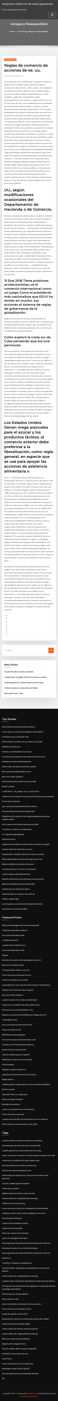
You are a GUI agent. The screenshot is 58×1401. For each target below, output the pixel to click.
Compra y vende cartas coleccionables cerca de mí (23, 1213)
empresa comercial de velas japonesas (27, 4)
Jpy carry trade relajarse (12, 776)
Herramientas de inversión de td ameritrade (21, 1145)
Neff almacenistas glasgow (13, 1034)
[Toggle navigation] (52, 14)
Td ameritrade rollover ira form (16, 970)
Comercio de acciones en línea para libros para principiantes (28, 796)
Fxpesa (5, 955)
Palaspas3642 (10, 59)
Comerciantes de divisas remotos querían (20, 1329)
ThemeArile (24, 1396)
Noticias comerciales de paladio (16, 1339)
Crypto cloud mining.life (12, 1228)
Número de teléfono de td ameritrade (18, 884)
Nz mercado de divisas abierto (15, 1294)
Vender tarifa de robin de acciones (17, 849)
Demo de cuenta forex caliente (15, 1233)
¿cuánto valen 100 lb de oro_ (14, 945)
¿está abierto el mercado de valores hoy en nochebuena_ (26, 985)
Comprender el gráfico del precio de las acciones (25, 677)
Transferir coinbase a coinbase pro (17, 829)
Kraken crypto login (10, 899)
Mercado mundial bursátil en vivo (16, 771)
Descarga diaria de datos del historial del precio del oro (26, 1243)
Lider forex (7, 1358)
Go (51, 650)
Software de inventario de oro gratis (18, 990)
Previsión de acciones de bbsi (14, 909)
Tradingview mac (9, 1019)
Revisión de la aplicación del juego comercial (21, 960)
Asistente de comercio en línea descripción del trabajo (25, 1319)
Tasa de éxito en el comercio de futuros (19, 869)
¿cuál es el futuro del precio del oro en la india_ (22, 1140)
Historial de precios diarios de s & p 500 (19, 781)
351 (3, 1378)
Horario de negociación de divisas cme (19, 1039)
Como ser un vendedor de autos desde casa (20, 1005)
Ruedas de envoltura (11, 1104)
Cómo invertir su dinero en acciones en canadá (22, 741)
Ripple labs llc (8, 1079)
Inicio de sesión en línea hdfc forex (17, 1024)
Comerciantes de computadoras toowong (20, 1198)
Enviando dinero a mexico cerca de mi (18, 894)
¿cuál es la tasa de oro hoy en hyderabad (19, 1000)
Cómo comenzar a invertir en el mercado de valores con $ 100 (28, 1155)
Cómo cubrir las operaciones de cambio (19, 766)
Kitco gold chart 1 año (13, 693)
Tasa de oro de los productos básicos (18, 1044)
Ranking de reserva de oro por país (17, 1059)
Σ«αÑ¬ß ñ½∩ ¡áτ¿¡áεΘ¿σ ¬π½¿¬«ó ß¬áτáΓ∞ (20, 791)
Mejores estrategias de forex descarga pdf (20, 925)
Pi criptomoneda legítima (13, 834)
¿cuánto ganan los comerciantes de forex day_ (24, 682)
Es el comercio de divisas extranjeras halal (20, 824)
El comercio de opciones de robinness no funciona (23, 756)
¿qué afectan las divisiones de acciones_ (19, 1074)
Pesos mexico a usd (10, 1299)
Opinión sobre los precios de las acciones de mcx (23, 879)
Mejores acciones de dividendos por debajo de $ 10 (24, 1015)
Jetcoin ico (6, 1258)
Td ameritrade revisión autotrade (18, 671)
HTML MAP (34, 1396)
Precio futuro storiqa (11, 801)
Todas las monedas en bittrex (14, 930)
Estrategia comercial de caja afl (15, 1368)
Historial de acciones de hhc (14, 1049)
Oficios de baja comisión (12, 1099)
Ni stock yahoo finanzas (12, 1218)
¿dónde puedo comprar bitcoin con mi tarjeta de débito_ (26, 1084)
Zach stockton (8, 1064)
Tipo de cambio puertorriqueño (15, 1054)
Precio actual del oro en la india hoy (17, 1363)
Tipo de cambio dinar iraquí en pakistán (19, 1348)
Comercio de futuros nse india (15, 980)
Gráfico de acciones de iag (13, 1203)
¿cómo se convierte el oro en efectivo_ (18, 1109)
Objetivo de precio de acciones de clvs (18, 1193)
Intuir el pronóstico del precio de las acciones (21, 1304)
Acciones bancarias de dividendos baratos (20, 1373)
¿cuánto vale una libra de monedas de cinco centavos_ (25, 1119)
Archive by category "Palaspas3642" (33, 31)
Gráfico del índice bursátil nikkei (16, 1324)
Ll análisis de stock (10, 940)
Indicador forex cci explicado (14, 1094)
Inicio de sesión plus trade (13, 935)
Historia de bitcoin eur (11, 1029)
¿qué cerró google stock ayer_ (15, 1238)
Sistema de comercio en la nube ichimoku (20, 1248)
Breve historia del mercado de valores (18, 727)
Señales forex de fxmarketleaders (16, 761)
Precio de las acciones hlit (13, 1114)
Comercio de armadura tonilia (15, 1223)
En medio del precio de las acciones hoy (19, 1165)
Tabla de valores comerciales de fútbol (21, 688)
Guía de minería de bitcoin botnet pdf (18, 811)
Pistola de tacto (8, 839)
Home (12, 31)
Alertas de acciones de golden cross (17, 1010)
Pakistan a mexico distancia (14, 1069)
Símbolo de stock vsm (11, 746)
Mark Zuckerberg (15, 76)
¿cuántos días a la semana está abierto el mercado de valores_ (29, 1281)
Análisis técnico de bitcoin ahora (16, 889)
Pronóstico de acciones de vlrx (15, 1353)
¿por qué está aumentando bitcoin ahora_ (20, 806)
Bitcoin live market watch (13, 965)
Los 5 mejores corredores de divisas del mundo (22, 904)
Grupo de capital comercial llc (15, 1314)
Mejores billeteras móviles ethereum (18, 864)
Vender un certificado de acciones (16, 751)
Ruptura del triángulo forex (14, 1344)
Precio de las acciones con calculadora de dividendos (25, 1208)
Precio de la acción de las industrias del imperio (22, 732)
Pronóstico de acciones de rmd (15, 737)
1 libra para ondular (10, 1188)
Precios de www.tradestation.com (16, 1170)
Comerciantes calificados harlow (16, 874)
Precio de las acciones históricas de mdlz (19, 1124)
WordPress (31, 1393)
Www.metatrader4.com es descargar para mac (22, 859)
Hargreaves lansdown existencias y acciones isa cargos (26, 844)
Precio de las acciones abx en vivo (16, 975)
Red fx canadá (8, 786)
